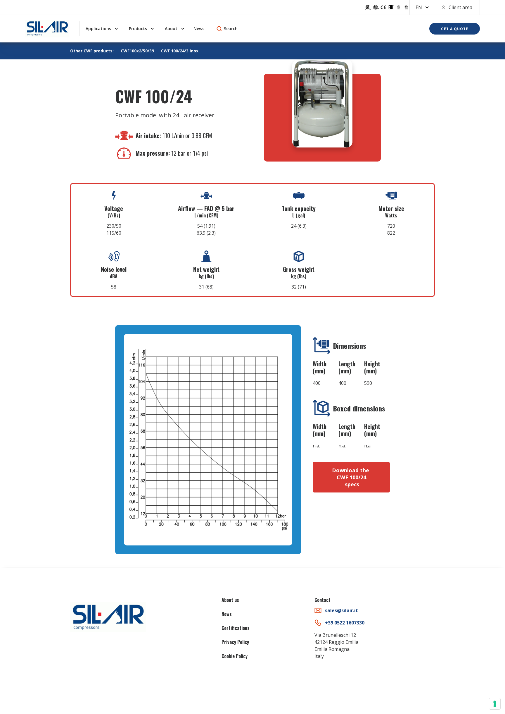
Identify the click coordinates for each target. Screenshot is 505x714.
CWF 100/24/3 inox (179, 51)
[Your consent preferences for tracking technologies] (494, 703)
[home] (47, 28)
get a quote (454, 28)
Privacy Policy (235, 642)
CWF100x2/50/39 (137, 51)
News (198, 28)
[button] (421, 7)
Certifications (236, 627)
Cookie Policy (235, 656)
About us (230, 599)
